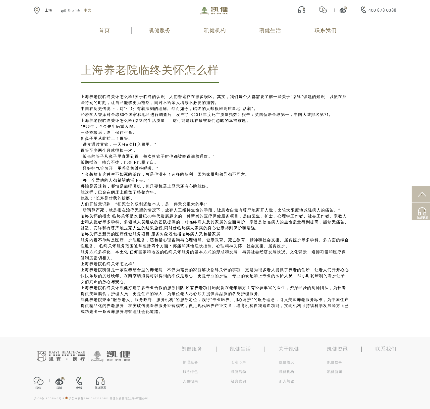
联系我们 (326, 30)
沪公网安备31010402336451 (89, 398)
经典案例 (238, 381)
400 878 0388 (382, 10)
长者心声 (238, 362)
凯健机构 (215, 30)
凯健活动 (238, 372)
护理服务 (190, 362)
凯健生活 (270, 30)
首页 (104, 30)
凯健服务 (160, 30)
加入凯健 (286, 381)
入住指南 (190, 381)
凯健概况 (286, 362)
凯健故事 (334, 362)
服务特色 (190, 372)
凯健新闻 (334, 372)
